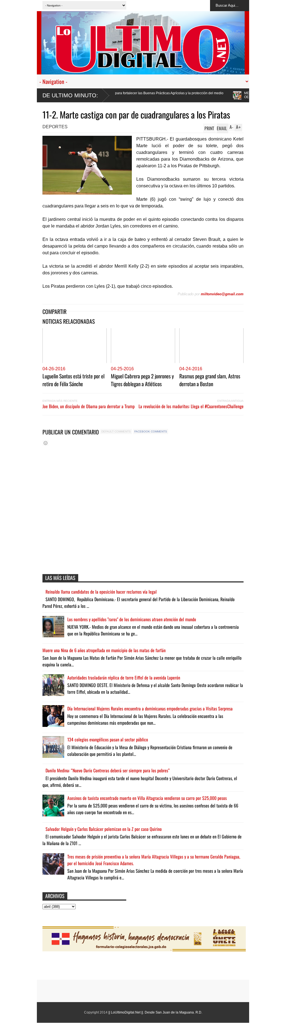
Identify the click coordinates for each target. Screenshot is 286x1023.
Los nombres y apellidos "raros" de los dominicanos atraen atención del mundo (131, 619)
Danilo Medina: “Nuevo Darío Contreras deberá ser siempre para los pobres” (108, 770)
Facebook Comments (150, 431)
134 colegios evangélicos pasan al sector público (107, 739)
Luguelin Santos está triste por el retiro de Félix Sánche (73, 380)
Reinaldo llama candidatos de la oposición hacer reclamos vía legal (101, 591)
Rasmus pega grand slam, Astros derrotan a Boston (209, 380)
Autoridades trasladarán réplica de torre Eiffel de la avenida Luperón (123, 677)
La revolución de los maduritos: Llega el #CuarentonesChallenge (191, 406)
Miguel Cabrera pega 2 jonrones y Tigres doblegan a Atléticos (142, 380)
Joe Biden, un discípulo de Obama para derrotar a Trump (88, 406)
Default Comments (116, 431)
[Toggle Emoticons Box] (45, 443)
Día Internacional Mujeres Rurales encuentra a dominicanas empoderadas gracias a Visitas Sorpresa (150, 708)
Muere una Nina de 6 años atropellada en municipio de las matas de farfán (104, 650)
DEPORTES (55, 126)
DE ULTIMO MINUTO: (70, 95)
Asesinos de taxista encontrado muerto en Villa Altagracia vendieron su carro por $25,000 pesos (147, 798)
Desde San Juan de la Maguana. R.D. (173, 1012)
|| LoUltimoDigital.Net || (125, 1012)
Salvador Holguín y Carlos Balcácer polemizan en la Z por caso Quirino (104, 829)
